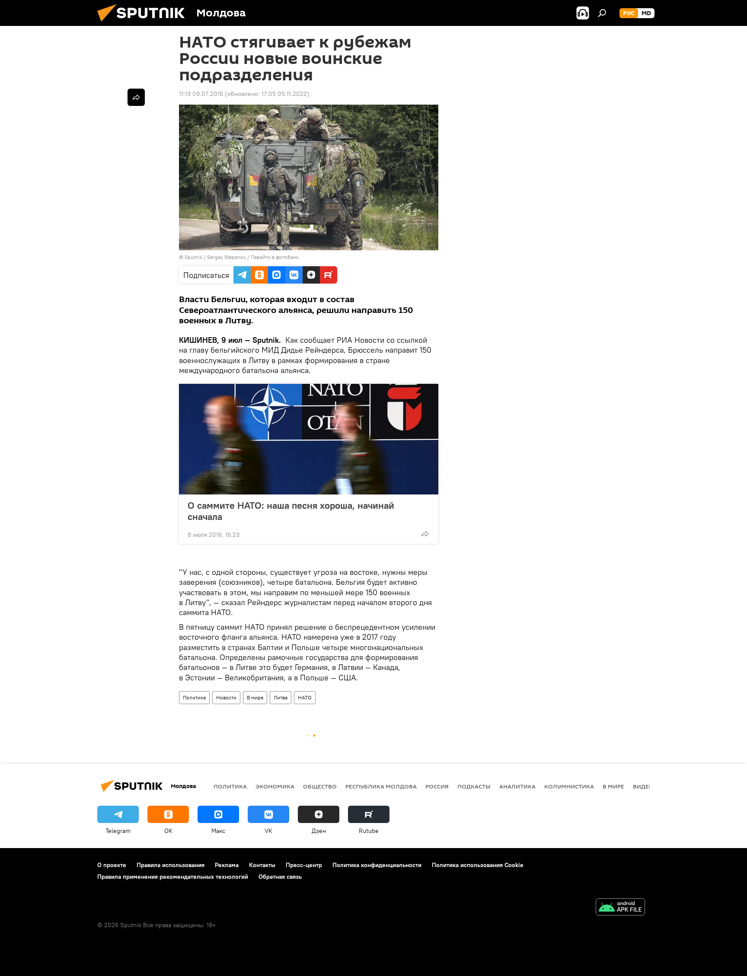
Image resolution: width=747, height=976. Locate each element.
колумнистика (569, 786)
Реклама (227, 865)
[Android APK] (620, 908)
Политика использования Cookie (478, 865)
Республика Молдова (381, 786)
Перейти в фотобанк (275, 257)
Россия (437, 786)
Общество (320, 786)
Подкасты (474, 786)
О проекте (111, 865)
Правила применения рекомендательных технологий (172, 876)
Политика (194, 697)
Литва (280, 697)
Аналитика (517, 786)
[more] (425, 533)
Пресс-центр (304, 865)
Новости (226, 697)
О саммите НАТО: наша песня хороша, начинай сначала (291, 511)
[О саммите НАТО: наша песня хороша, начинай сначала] (308, 439)
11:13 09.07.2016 (201, 94)
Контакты (262, 865)
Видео (643, 786)
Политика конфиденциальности (376, 865)
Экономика (274, 786)
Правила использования (170, 865)
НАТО (305, 697)
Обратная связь (280, 876)
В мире (255, 697)
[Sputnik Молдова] (144, 24)
